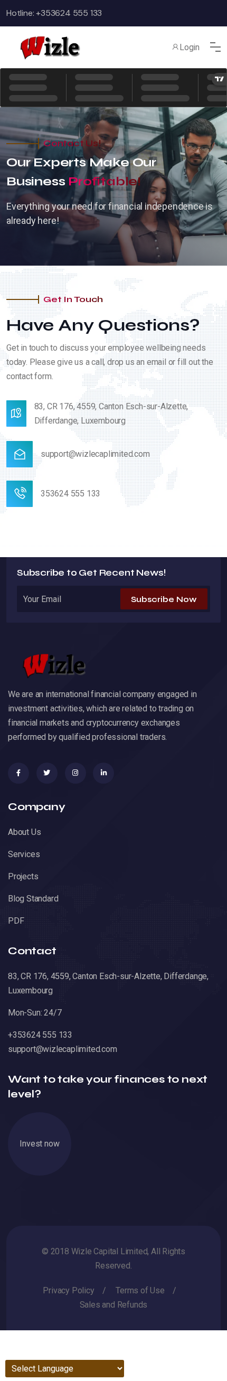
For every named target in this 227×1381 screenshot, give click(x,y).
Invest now (39, 1144)
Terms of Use (140, 1290)
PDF (16, 921)
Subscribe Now (164, 599)
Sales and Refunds (114, 1305)
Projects (23, 876)
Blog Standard (33, 899)
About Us (24, 832)
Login (189, 47)
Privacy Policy (68, 1290)
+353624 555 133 (68, 12)
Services (24, 854)
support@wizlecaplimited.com (95, 454)
